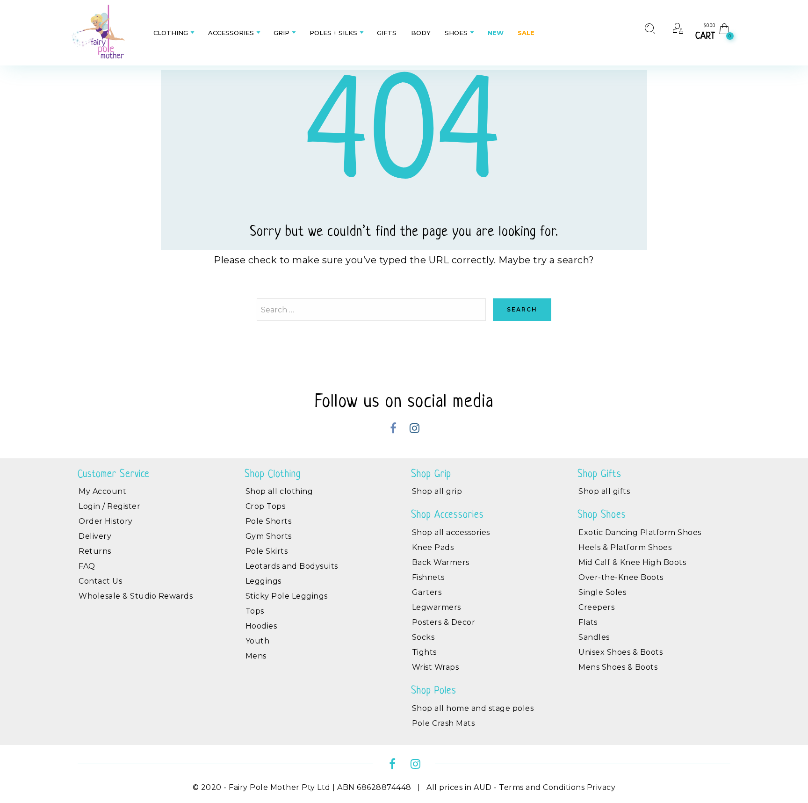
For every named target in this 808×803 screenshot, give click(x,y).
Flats (588, 622)
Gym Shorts (268, 536)
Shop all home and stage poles (473, 708)
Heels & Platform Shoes (624, 547)
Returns (95, 551)
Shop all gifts (604, 491)
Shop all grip (437, 491)
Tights (424, 652)
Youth (257, 641)
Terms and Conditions (541, 787)
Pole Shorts (268, 521)
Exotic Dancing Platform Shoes (639, 532)
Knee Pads (433, 547)
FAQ (87, 566)
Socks (423, 637)
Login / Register (109, 506)
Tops (254, 611)
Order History (106, 521)
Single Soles (602, 592)
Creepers (596, 607)
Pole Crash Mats (443, 723)
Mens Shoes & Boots (617, 667)
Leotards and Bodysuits (291, 566)
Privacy (601, 787)
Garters (427, 592)
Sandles (594, 637)
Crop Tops (265, 506)
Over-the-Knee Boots (621, 577)
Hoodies (261, 626)
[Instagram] (414, 429)
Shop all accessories (451, 532)
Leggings (263, 581)
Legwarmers (436, 607)
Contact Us (100, 581)
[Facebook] (393, 429)
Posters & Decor (444, 622)
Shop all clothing (279, 491)
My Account (102, 491)
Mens (256, 655)
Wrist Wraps (435, 667)
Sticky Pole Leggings (286, 596)
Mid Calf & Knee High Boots (632, 562)
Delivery (95, 536)
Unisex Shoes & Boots (620, 652)
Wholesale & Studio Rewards (136, 596)
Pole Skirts (266, 551)
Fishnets (428, 577)
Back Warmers (440, 562)
